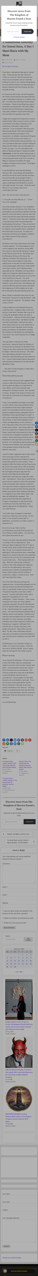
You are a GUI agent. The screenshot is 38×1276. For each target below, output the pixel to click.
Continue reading (19, 37)
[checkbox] (5, 1271)
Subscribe (27, 31)
